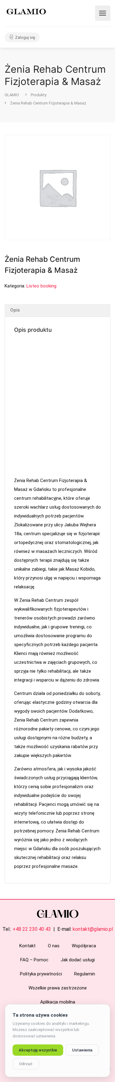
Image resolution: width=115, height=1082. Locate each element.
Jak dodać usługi (78, 960)
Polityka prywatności (41, 974)
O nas (53, 946)
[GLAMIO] (26, 11)
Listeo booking (41, 286)
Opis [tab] (15, 310)
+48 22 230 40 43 (32, 929)
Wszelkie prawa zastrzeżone (58, 988)
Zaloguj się (24, 37)
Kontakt (27, 946)
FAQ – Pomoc (34, 960)
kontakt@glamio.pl (93, 929)
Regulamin (84, 974)
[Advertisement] (57, 406)
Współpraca (84, 946)
